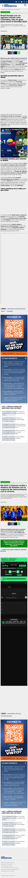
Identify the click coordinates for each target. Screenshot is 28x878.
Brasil (3, 311)
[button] (3, 5)
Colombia (10, 311)
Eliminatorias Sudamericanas (16, 308)
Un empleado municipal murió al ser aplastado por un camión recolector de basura (13, 413)
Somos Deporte (5, 12)
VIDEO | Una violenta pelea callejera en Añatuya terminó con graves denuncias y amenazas (13, 438)
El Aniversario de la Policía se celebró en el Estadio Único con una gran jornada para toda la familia (13, 432)
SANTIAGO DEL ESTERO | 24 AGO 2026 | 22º (10, 9)
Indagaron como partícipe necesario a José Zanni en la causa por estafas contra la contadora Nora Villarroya (14, 426)
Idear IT (13, 875)
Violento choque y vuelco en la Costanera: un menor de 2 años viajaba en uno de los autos (13, 419)
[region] (14, 101)
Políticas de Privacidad (7, 871)
